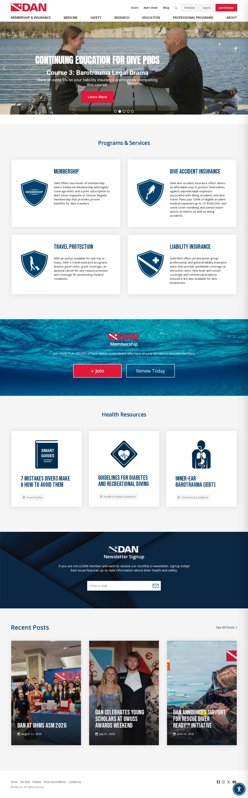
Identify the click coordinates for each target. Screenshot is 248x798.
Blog (166, 7)
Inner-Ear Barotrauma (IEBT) (196, 482)
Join (99, 370)
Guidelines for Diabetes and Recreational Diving (123, 481)
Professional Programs (193, 17)
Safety (96, 17)
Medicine (71, 17)
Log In (207, 7)
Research (122, 17)
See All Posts (225, 627)
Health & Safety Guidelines (120, 496)
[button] (4, 68)
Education (151, 17)
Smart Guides (35, 497)
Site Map (25, 781)
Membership (66, 171)
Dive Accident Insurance (195, 171)
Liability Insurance (190, 247)
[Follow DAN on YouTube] (234, 782)
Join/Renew (226, 7)
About (231, 17)
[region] (124, 68)
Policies (36, 781)
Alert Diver (151, 7)
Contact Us (74, 781)
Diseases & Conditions (194, 497)
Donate (190, 7)
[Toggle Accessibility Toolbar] (239, 789)
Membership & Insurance (31, 17)
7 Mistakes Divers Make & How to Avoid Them (45, 482)
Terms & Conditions (54, 781)
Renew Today (150, 371)
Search (175, 7)
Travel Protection (73, 247)
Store (134, 7)
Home (14, 781)
